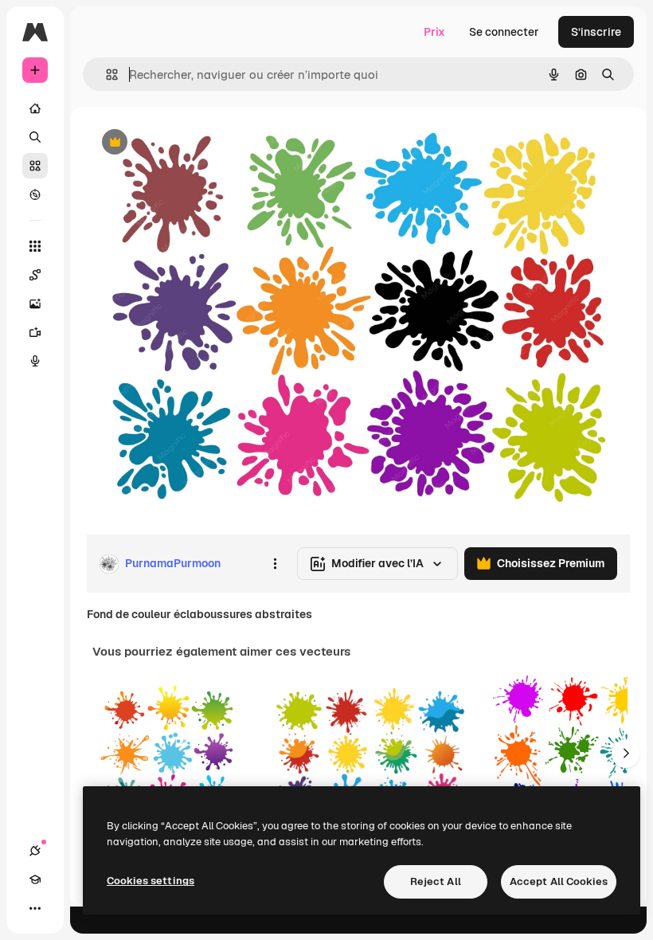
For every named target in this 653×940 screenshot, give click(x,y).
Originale (191, 143)
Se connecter (504, 32)
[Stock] (35, 165)
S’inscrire (596, 32)
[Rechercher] (35, 137)
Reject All (435, 881)
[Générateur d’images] (35, 303)
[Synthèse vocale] (35, 361)
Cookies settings (150, 880)
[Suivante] (626, 753)
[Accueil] (35, 108)
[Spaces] (35, 275)
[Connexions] (35, 851)
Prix (434, 32)
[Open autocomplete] (105, 74)
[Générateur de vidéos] (35, 332)
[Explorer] (35, 194)
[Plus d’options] (275, 564)
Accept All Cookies (559, 881)
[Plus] (35, 908)
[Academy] (35, 879)
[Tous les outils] (35, 246)
